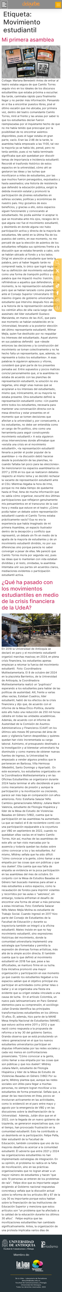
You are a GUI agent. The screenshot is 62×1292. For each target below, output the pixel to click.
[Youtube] (57, 308)
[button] (4, 5)
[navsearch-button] (57, 263)
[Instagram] (57, 279)
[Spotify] (57, 301)
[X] (57, 271)
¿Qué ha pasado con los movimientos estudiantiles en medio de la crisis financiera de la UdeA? (30, 595)
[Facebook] (57, 294)
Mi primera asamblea (28, 39)
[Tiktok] (57, 286)
